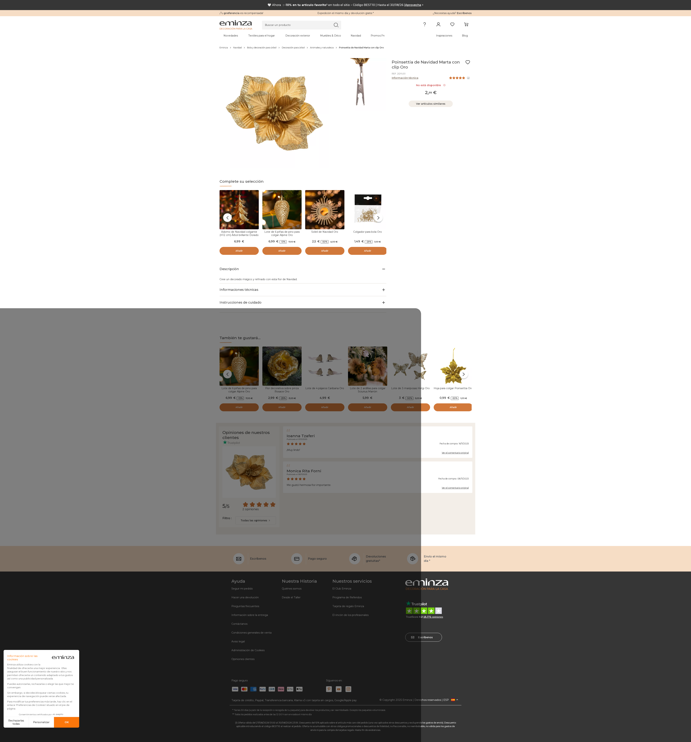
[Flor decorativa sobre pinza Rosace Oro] (282, 366)
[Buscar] (336, 25)
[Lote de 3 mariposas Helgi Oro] (410, 366)
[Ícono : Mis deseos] (468, 62)
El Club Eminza (341, 588)
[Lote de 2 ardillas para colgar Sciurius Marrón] (367, 366)
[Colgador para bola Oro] (367, 209)
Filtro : (226, 518)
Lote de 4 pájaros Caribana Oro (324, 388)
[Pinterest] (329, 689)
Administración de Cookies (248, 650)
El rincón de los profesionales (350, 615)
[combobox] (255, 520)
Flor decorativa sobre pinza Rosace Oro (282, 390)
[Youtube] (339, 689)
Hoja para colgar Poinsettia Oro (453, 388)
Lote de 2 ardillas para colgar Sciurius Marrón (367, 390)
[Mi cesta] (466, 25)
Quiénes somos (291, 588)
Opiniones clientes (242, 659)
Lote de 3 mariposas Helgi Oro (410, 388)
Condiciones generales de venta (251, 632)
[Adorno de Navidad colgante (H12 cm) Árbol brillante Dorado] (239, 209)
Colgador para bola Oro (367, 231)
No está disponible (429, 85)
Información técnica (405, 77)
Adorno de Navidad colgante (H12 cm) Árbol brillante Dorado (239, 233)
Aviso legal (238, 641)
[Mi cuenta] (438, 25)
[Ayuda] (424, 25)
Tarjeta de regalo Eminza (348, 606)
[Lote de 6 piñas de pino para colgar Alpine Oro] (282, 209)
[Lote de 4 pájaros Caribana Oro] (324, 366)
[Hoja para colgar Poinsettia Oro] (453, 366)
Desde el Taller (291, 597)
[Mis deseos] (452, 25)
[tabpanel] (314, 35)
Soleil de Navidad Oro (324, 231)
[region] (346, 47)
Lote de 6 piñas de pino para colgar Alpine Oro (282, 233)
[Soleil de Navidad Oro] (324, 209)
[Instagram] (348, 689)
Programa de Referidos (347, 597)
